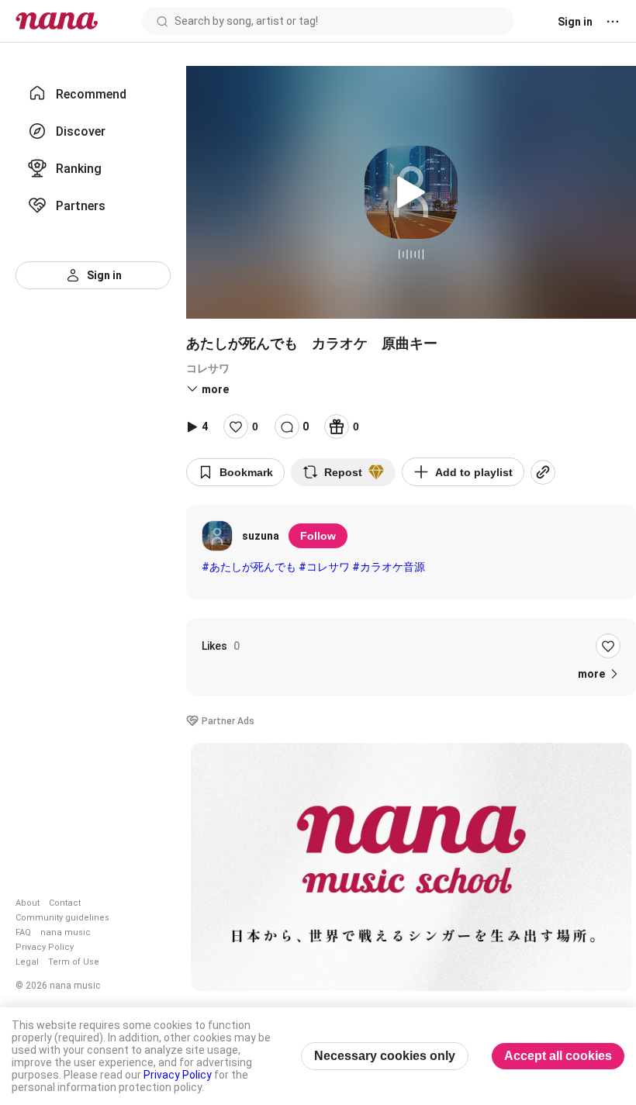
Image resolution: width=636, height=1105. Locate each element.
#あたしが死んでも (249, 567)
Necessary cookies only (384, 1055)
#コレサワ (324, 567)
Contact (65, 903)
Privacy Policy (45, 947)
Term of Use (73, 962)
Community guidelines (62, 918)
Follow (318, 536)
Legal (27, 962)
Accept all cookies (558, 1055)
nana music (65, 932)
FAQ (23, 932)
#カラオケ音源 (388, 567)
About (28, 903)
